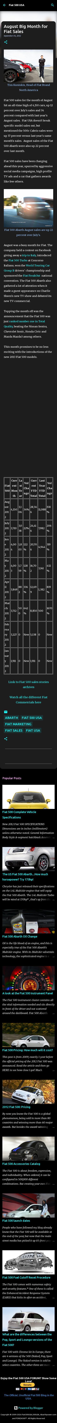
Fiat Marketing (18, 724)
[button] (6, 42)
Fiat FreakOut (32, 275)
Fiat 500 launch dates (16, 1220)
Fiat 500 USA (16, 5)
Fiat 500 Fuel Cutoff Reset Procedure (26, 1277)
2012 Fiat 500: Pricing (16, 1106)
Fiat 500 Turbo (18, 260)
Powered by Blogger (30, 1407)
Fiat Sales (13, 730)
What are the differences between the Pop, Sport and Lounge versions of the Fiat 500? (27, 1339)
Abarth (11, 718)
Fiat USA (33, 730)
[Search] (52, 5)
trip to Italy (29, 255)
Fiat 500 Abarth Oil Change (19, 936)
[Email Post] (6, 712)
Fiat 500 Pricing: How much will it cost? (27, 1050)
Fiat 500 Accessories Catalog (21, 1163)
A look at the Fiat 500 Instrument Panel (27, 993)
